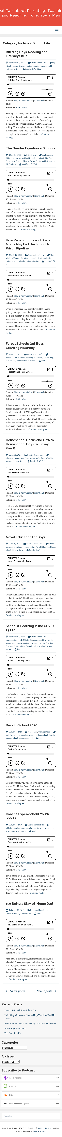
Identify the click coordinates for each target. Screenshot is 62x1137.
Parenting (16, 913)
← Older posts (15, 991)
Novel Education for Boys (25, 537)
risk (7, 360)
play (51, 357)
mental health (24, 158)
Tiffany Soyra (17, 550)
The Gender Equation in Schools (30, 148)
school (41, 158)
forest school (20, 357)
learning (15, 158)
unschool (29, 738)
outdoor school (12, 738)
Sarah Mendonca (33, 646)
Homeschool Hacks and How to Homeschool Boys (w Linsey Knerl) (30, 444)
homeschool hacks (33, 458)
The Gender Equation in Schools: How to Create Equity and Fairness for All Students (30, 161)
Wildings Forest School (25, 360)
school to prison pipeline (29, 261)
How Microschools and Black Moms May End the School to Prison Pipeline (28, 244)
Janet (43, 360)
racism (8, 261)
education (24, 258)
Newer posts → (46, 991)
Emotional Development (40, 910)
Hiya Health (47, 640)
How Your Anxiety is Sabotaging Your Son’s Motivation (30, 1023)
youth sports (21, 831)
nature (46, 357)
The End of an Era (12, 1033)
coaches (17, 828)
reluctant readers (39, 66)
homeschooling (47, 458)
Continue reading (29, 229)
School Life (41, 62)
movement (38, 357)
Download (39, 100)
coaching (24, 828)
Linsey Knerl (19, 461)
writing (16, 69)
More (24, 107)
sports (36, 828)
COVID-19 (27, 640)
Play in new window (23, 100)
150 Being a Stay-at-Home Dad (29, 903)
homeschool (34, 258)
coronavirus (23, 735)
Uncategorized (11, 640)
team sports (49, 828)
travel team (10, 831)
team (42, 828)
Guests (33, 62)
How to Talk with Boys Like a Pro (20, 1010)
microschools (45, 258)
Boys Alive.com (39, 1131)
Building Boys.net (44, 1128)
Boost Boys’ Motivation (15, 1028)
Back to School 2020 (21, 725)
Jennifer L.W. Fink (33, 69)
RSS (18, 107)
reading (29, 66)
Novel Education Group (45, 547)
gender (44, 154)
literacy (22, 66)
